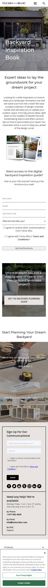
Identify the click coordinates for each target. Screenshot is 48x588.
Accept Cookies (24, 583)
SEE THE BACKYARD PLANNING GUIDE (24, 300)
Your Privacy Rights (24, 575)
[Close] (45, 553)
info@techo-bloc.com (17, 522)
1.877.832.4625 (14, 514)
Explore (10, 530)
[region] (24, 568)
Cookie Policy (36, 570)
